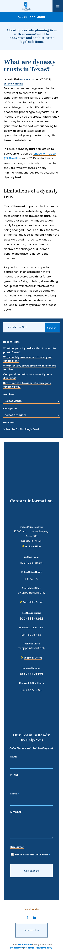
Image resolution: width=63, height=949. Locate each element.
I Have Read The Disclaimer (32, 854)
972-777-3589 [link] (33, 17)
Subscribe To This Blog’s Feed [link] (21, 429)
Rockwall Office (33, 657)
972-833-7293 (31, 618)
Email (14, 793)
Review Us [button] (31, 930)
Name (13, 756)
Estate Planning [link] (13, 83)
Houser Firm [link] (26, 79)
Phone (14, 775)
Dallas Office (33, 546)
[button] (57, 6)
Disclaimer (17, 847)
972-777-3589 (31, 563)
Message (15, 812)
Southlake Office (33, 602)
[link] (26, 6)
